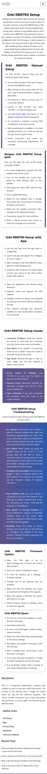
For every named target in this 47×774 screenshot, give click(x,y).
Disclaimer (7, 730)
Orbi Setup (7, 718)
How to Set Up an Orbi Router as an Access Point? (22, 756)
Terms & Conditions (11, 734)
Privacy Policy (8, 726)
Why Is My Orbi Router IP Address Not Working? (21, 761)
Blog (4, 722)
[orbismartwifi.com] (6, 4)
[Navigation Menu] (42, 4)
